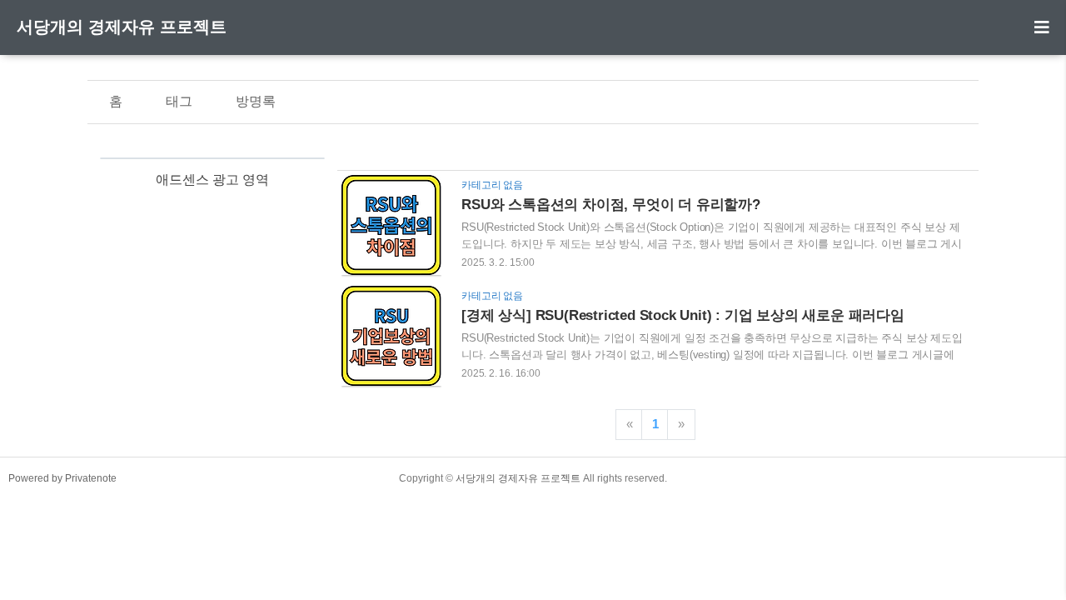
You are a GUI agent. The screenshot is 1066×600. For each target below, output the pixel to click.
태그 (179, 101)
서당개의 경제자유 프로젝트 (122, 27)
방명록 (256, 101)
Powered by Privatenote (62, 478)
